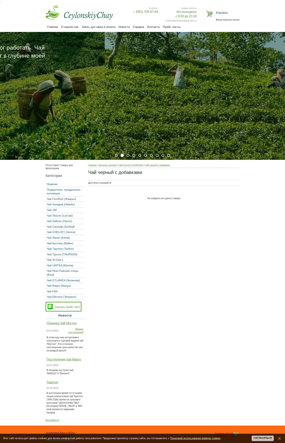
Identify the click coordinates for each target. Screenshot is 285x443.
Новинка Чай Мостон (62, 323)
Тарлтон (52, 382)
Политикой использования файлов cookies (195, 438)
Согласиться (263, 438)
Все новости (52, 420)
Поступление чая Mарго (64, 359)
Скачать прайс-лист (67, 306)
